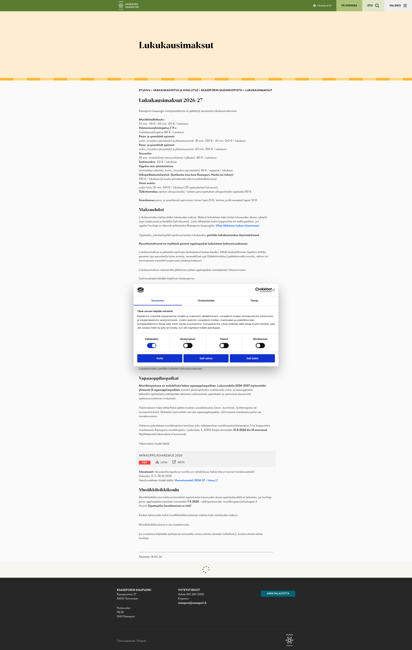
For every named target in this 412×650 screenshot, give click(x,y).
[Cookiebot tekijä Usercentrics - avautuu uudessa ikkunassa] (261, 290)
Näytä (181, 462)
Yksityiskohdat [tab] (206, 300)
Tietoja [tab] (254, 300)
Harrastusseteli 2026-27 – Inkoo (195, 480)
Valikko (395, 5)
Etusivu (144, 90)
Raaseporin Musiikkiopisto (221, 90)
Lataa (164, 462)
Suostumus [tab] (157, 300)
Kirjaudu (141, 640)
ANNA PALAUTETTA (278, 593)
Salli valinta (206, 358)
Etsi (370, 5)
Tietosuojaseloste (126, 640)
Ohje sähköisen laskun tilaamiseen (237, 226)
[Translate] (322, 5)
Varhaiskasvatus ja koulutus (175, 90)
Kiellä (160, 358)
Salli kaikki (252, 358)
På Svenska (349, 5)
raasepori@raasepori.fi (192, 603)
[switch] (187, 345)
